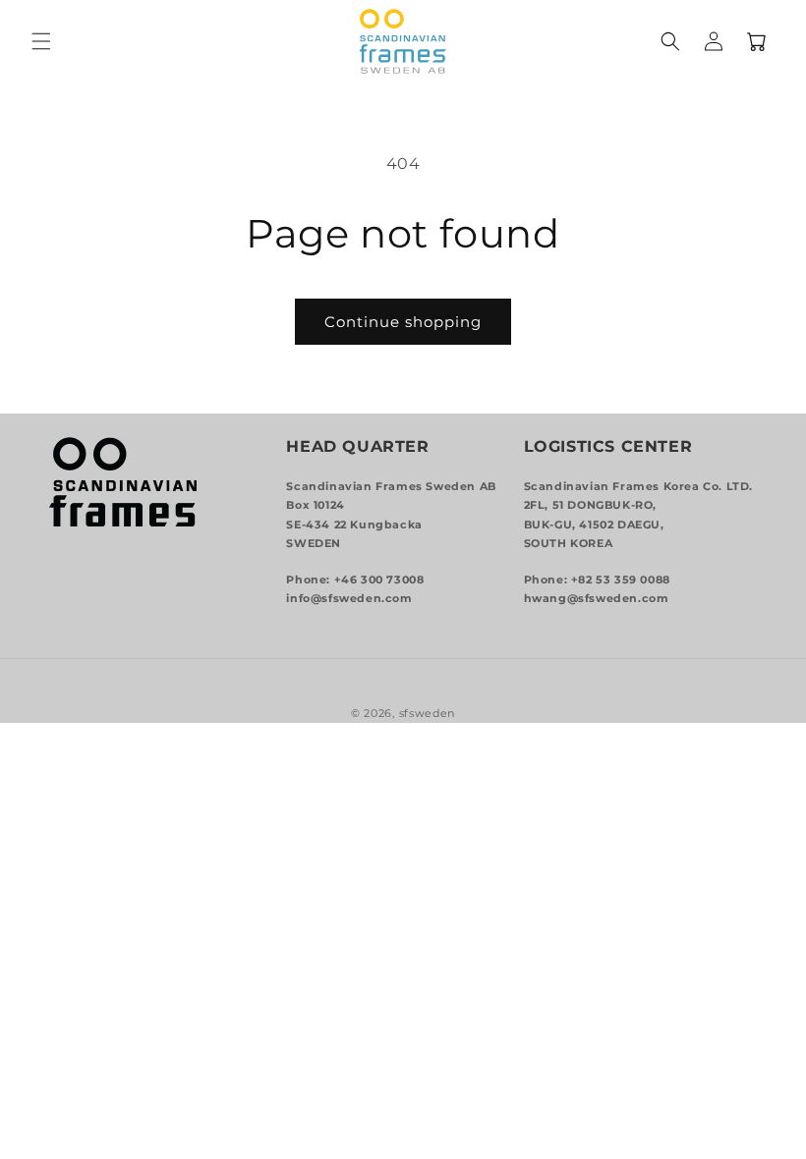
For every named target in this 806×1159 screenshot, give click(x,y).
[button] (41, 41)
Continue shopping (403, 321)
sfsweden (427, 713)
